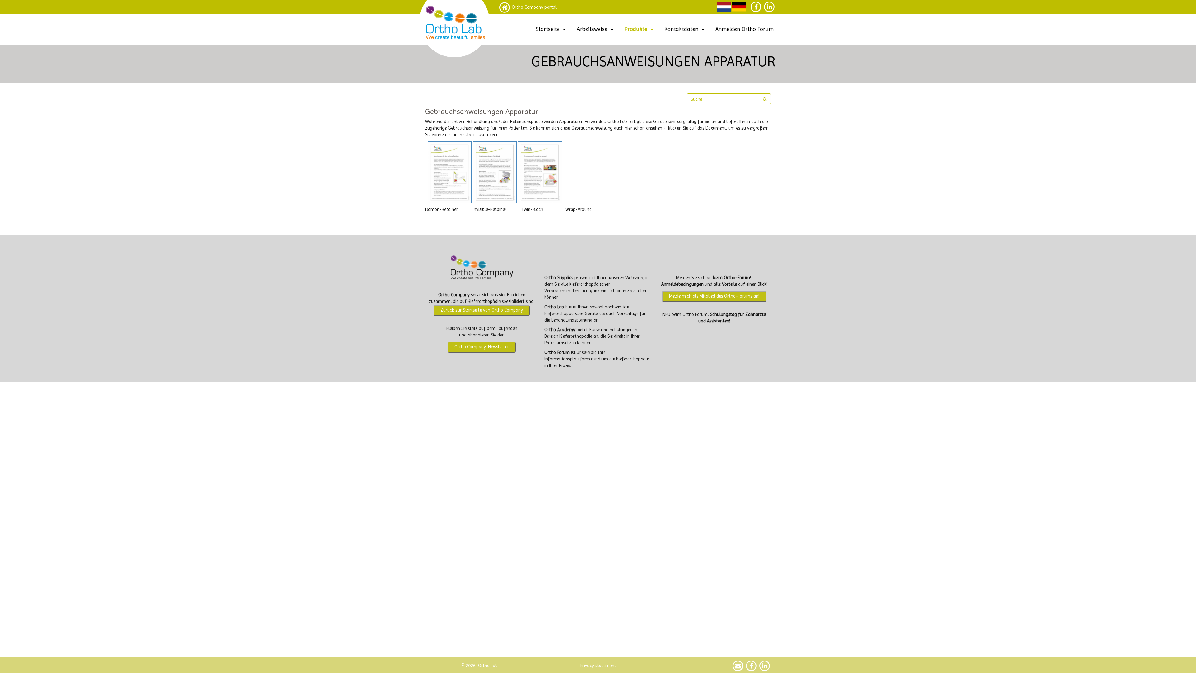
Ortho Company (454, 295)
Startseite (548, 29)
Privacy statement (598, 665)
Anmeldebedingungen (682, 284)
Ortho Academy (559, 329)
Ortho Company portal (534, 7)
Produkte (635, 29)
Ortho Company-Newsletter (481, 347)
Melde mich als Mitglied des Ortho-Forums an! (714, 296)
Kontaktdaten (681, 29)
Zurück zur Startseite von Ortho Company (481, 310)
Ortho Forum (557, 352)
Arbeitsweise (592, 29)
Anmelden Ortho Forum (744, 29)
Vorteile (729, 284)
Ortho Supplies (558, 277)
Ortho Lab (554, 307)
